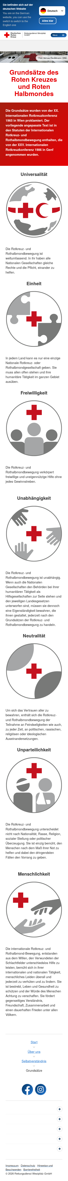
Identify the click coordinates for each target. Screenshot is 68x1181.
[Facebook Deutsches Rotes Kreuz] (27, 1089)
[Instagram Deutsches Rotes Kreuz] (40, 1089)
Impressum (12, 1165)
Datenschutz (28, 1165)
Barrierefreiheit (31, 1169)
